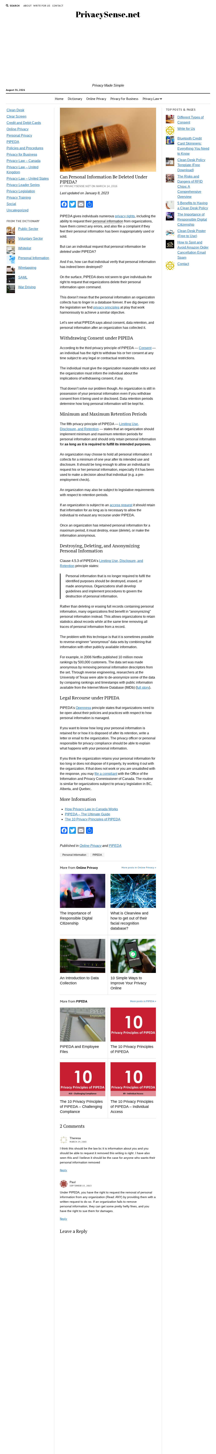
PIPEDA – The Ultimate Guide (87, 814)
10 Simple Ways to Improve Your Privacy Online (128, 983)
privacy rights (125, 216)
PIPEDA (13, 142)
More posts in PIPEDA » (143, 1001)
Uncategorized (17, 210)
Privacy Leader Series (23, 185)
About (27, 5)
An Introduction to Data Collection (79, 980)
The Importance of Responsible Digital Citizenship (76, 918)
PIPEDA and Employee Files (79, 1049)
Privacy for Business (124, 99)
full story (143, 687)
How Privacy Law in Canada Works (91, 809)
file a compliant (105, 773)
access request (121, 505)
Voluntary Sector (30, 238)
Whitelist (24, 248)
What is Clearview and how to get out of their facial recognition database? (129, 920)
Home (59, 99)
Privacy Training (19, 197)
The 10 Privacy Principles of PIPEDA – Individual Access (132, 1106)
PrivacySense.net (108, 14)
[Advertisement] (108, 51)
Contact (57, 5)
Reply (63, 1170)
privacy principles (106, 307)
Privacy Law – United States (28, 178)
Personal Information (33, 258)
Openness (83, 708)
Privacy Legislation (21, 191)
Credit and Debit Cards (24, 123)
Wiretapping (27, 267)
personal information (108, 221)
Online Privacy (96, 99)
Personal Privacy (19, 135)
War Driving (27, 287)
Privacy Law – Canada (23, 161)
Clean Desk (15, 110)
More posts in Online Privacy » (139, 867)
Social (11, 204)
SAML (22, 277)
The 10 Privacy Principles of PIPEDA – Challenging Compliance (81, 1106)
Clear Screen (16, 116)
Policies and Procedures (25, 148)
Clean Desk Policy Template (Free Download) (191, 165)
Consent (145, 348)
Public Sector (28, 229)
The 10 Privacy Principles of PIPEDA (92, 819)
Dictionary (75, 99)
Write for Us (41, 5)
